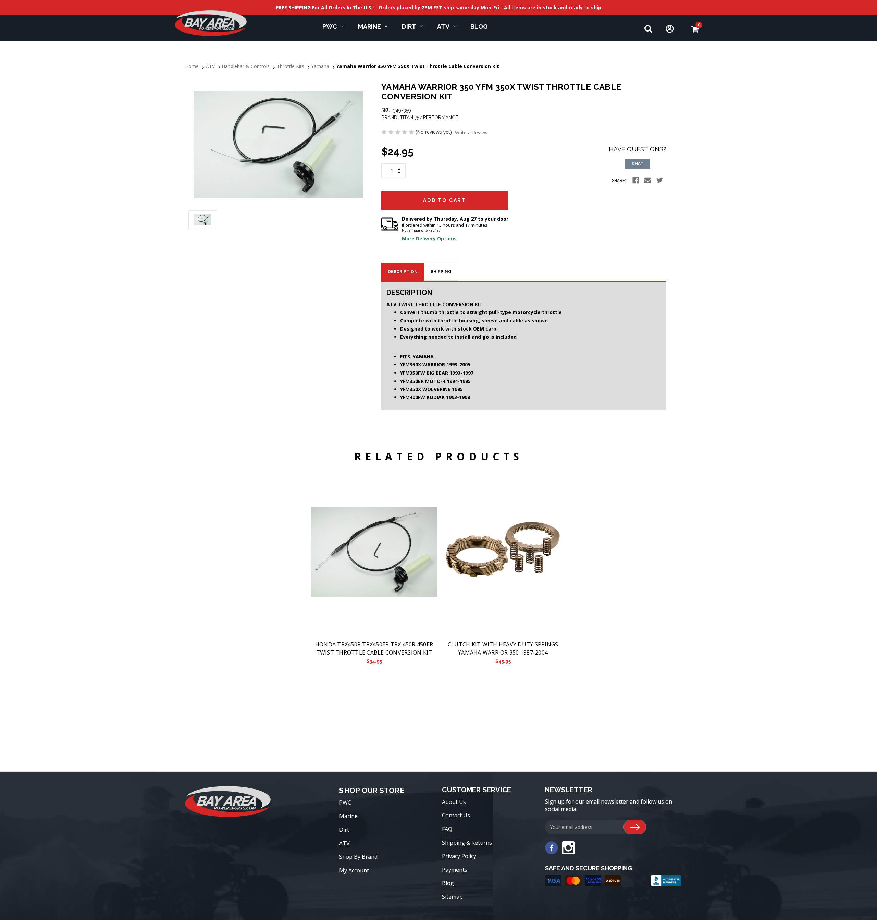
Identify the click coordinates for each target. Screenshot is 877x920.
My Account (354, 870)
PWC (329, 26)
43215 (434, 230)
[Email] (647, 180)
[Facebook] (635, 180)
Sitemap (452, 896)
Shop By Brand (358, 856)
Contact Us (456, 815)
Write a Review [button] (471, 132)
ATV (443, 26)
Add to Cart (374, 552)
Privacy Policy (459, 856)
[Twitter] (659, 180)
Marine (369, 26)
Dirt (409, 26)
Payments (454, 869)
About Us (454, 802)
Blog (479, 26)
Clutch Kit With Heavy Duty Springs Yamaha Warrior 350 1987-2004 (503, 648)
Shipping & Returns (467, 842)
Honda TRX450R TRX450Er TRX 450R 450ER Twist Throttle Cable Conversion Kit (374, 648)
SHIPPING (441, 271)
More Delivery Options (429, 238)
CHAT (637, 163)
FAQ (447, 829)
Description (403, 271)
